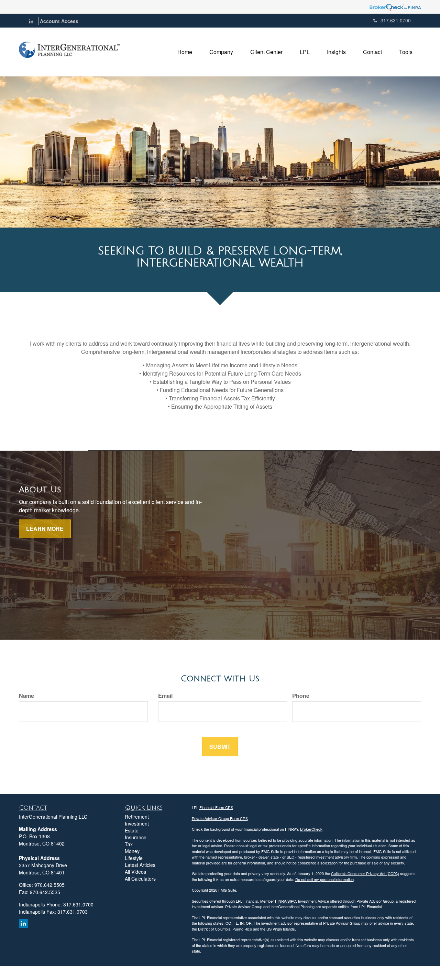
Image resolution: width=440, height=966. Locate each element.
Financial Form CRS (216, 807)
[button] (221, 52)
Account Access (59, 21)
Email (165, 696)
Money (132, 851)
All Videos (135, 871)
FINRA (280, 901)
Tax (129, 844)
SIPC (291, 901)
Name (26, 696)
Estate (132, 830)
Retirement (137, 816)
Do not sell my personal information (324, 879)
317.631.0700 (396, 20)
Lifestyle (134, 857)
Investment (137, 823)
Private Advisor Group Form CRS (220, 818)
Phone (300, 696)
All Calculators (140, 878)
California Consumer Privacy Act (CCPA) (365, 873)
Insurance (135, 837)
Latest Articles (140, 864)
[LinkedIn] (31, 21)
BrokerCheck (311, 829)
